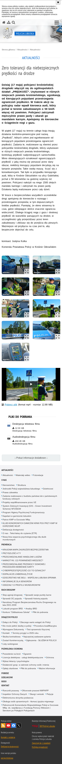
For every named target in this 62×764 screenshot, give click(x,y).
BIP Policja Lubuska (47, 726)
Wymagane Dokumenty (13, 629)
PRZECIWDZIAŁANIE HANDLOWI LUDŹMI (22, 557)
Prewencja (6, 544)
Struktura (21, 485)
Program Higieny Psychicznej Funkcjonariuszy (24, 512)
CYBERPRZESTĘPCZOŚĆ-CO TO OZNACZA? (24, 570)
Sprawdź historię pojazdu (36, 598)
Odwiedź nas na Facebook (13, 725)
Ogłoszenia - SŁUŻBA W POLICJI (41, 640)
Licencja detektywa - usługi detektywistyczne (23, 657)
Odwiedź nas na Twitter (18, 725)
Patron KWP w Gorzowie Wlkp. (17, 519)
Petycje (50, 694)
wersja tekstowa (7, 758)
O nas (4, 479)
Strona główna (8, 49)
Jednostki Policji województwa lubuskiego (21, 489)
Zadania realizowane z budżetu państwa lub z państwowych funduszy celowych (30, 497)
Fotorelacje (38, 475)
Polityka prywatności (40, 747)
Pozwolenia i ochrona (12, 648)
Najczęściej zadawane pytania (37, 636)
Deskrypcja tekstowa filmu (26, 424)
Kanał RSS (3, 725)
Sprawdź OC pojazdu (12, 598)
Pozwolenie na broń (12, 654)
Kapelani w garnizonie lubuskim (17, 516)
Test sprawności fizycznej (38, 629)
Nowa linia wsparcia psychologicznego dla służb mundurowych (24, 538)
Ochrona (50, 657)
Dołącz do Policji (9, 617)
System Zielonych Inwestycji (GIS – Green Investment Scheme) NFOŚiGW (27, 507)
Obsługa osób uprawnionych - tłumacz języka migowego (28, 701)
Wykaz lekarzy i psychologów (16, 661)
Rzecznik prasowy (11, 690)
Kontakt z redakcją (8, 737)
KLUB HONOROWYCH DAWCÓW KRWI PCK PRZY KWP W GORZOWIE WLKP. (30, 524)
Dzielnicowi (48, 489)
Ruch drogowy (8, 589)
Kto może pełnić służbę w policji (17, 626)
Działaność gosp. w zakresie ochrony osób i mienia (26, 665)
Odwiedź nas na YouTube (8, 725)
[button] (57, 23)
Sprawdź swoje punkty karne (38, 595)
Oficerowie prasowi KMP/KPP (35, 690)
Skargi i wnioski (37, 694)
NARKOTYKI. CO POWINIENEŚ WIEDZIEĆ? (23, 560)
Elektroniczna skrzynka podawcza (18, 698)
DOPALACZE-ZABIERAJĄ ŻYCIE (18, 574)
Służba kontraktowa (11, 636)
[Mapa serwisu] (8, 22)
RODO (3, 681)
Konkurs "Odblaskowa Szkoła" (16, 612)
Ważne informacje (47, 668)
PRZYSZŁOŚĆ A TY (12, 553)
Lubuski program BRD (13, 608)
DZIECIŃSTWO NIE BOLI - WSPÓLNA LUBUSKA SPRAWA (29, 578)
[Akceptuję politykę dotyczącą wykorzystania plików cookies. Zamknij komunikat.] (58, 2)
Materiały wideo (23, 475)
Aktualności (22, 49)
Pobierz (5, 673)
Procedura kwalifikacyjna (45, 626)
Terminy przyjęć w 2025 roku (25, 633)
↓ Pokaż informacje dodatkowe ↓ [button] (31, 458)
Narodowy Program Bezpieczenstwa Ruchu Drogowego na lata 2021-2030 (29, 603)
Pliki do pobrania (40, 612)
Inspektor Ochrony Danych (15, 694)
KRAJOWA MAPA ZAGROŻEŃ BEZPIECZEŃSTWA (26, 549)
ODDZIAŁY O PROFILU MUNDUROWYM (21, 585)
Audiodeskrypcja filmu (23, 437)
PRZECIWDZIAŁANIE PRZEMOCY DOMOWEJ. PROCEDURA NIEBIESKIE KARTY (24, 565)
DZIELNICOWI (7, 677)
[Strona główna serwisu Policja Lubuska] (3, 22)
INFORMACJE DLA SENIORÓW (17, 581)
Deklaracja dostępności (13, 530)
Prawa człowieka (10, 492)
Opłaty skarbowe (10, 668)
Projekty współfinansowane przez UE (19, 502)
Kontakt (6, 633)
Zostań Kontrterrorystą (13, 640)
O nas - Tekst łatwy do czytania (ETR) (20, 533)
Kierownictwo (9, 485)
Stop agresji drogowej (12, 595)
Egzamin (27, 654)
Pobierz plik (11, 404)
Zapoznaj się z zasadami (41, 743)
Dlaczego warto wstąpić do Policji (35, 622)
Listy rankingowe (10, 644)
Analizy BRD (31, 608)
